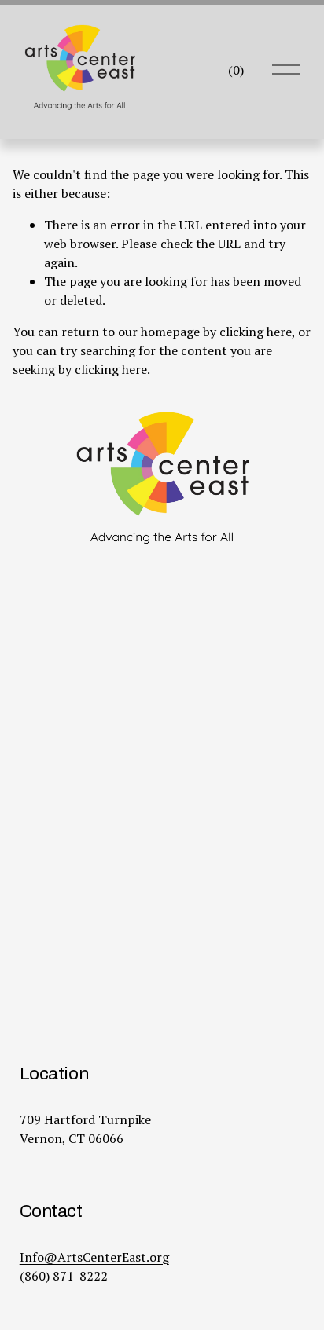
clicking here (255, 331)
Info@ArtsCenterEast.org (94, 1257)
